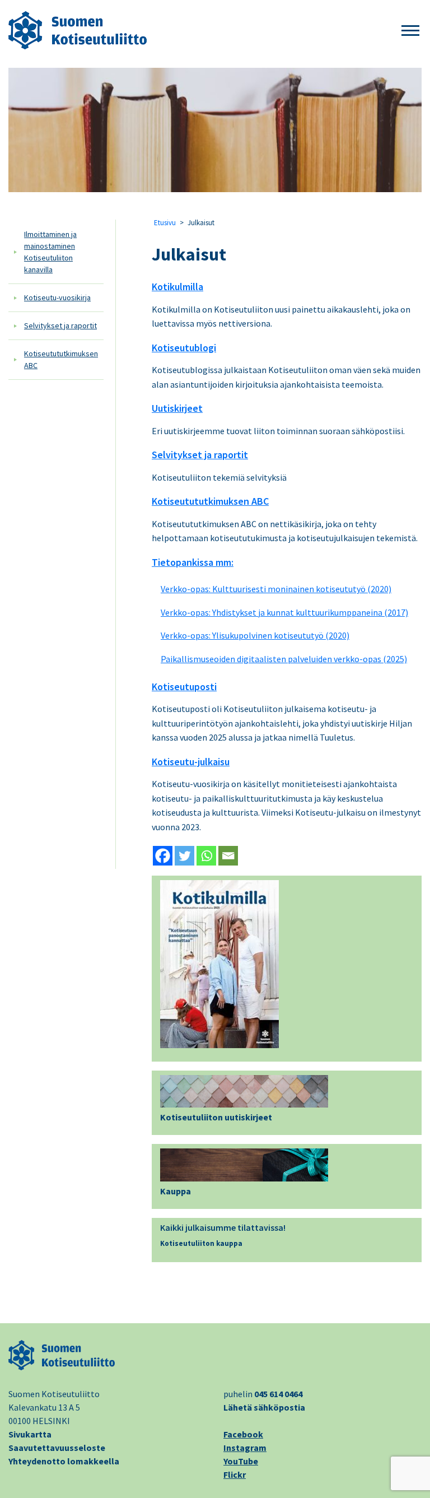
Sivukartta (30, 1434)
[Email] (228, 856)
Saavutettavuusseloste (56, 1447)
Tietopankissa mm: (192, 562)
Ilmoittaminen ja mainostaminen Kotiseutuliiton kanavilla (50, 252)
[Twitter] (184, 856)
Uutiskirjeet (177, 408)
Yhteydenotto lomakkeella (63, 1461)
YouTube (240, 1461)
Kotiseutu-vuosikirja (57, 297)
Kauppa (175, 1191)
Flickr (234, 1474)
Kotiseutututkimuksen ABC (61, 359)
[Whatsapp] (206, 856)
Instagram (245, 1447)
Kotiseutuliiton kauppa (201, 1243)
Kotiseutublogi (184, 347)
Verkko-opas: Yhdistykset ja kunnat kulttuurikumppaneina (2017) (284, 612)
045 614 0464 (278, 1393)
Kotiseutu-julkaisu (191, 761)
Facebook (243, 1434)
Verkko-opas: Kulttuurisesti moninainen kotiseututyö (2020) (276, 588)
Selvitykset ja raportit (60, 325)
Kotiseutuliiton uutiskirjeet (216, 1117)
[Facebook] (162, 856)
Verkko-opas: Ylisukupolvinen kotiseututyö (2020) (255, 635)
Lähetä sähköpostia (264, 1407)
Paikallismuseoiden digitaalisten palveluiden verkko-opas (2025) (284, 658)
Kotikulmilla (177, 286)
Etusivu (165, 222)
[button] (410, 31)
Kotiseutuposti (184, 686)
